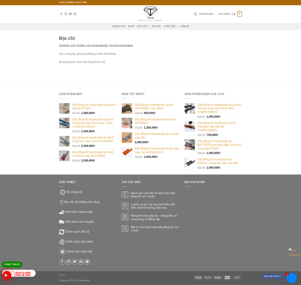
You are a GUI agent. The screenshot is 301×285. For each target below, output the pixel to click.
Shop (131, 26)
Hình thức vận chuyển (79, 221)
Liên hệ (184, 26)
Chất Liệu (169, 26)
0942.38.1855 (22, 275)
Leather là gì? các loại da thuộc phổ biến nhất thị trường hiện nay (153, 206)
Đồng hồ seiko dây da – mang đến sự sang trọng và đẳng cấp (154, 217)
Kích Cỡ (142, 26)
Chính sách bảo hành (79, 241)
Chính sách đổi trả (77, 231)
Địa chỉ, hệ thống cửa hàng (81, 202)
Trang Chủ (119, 26)
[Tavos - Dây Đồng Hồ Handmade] (150, 14)
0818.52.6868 (22, 272)
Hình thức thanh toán (78, 211)
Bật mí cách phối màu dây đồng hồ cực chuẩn (155, 229)
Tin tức (156, 26)
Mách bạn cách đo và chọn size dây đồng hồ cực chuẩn (153, 195)
